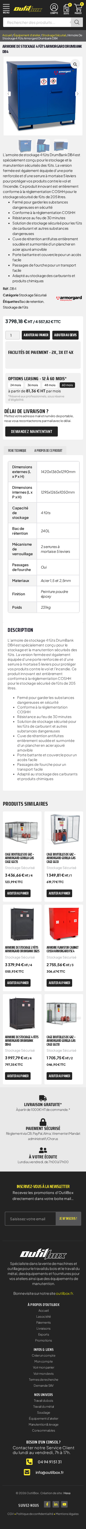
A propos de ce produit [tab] (48, 450)
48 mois (49, 385)
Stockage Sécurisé (54, 35)
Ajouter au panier (36, 335)
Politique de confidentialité (34, 1514)
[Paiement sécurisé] (43, 1122)
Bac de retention (31, 301)
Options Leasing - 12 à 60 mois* (37, 378)
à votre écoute (43, 1157)
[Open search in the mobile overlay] (43, 22)
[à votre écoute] (43, 1150)
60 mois (67, 385)
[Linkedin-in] (56, 1504)
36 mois (32, 385)
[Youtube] (64, 1504)
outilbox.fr (64, 1293)
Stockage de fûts (15, 307)
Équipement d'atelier (27, 35)
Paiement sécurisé (43, 1128)
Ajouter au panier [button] (17, 893)
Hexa (67, 1493)
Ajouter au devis (65, 335)
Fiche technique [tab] (17, 450)
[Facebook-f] (47, 1504)
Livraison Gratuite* (43, 1104)
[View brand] (69, 297)
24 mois (15, 385)
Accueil (7, 35)
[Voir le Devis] (66, 8)
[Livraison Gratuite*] (43, 1098)
